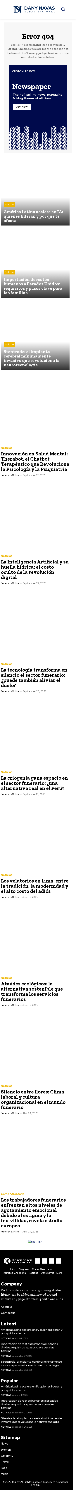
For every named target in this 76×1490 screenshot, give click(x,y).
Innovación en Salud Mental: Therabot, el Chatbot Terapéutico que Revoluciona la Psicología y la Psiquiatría (35, 461)
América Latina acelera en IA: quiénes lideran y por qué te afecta (31, 1331)
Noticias (9, 204)
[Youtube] (58, 1261)
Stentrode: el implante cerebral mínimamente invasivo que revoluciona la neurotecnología (31, 1363)
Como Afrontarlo (13, 1194)
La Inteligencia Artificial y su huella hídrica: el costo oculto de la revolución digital (35, 569)
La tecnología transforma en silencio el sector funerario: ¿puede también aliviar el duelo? (34, 677)
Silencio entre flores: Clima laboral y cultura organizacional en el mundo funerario (33, 1099)
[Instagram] (44, 1261)
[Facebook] (37, 1261)
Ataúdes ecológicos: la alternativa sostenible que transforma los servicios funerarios (32, 991)
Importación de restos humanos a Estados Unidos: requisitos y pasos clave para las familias (29, 1347)
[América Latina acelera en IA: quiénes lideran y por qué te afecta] (35, 191)
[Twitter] (51, 1261)
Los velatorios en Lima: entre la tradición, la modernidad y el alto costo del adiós (34, 886)
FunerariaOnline (10, 475)
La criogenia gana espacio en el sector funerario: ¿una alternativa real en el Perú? (34, 783)
